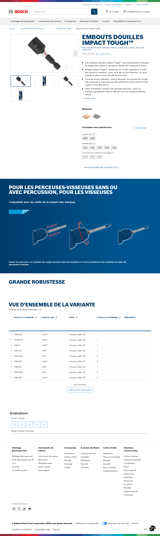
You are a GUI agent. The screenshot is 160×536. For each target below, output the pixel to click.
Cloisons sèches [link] (131, 456)
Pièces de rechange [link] (111, 457)
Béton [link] (126, 467)
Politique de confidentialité (87, 523)
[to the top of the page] (156, 521)
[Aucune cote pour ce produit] (89, 53)
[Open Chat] (153, 528)
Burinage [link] (68, 464)
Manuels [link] (106, 460)
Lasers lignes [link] (43, 470)
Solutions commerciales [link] (131, 449)
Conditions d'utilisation (22, 529)
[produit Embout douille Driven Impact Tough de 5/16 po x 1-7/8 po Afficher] (11, 339)
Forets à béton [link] (70, 457)
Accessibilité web (42, 529)
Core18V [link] (15, 467)
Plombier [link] (128, 488)
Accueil (12, 28)
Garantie (128, 5)
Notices (135, 523)
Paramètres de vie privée (118, 523)
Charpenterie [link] (129, 463)
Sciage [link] (67, 467)
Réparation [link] (108, 453)
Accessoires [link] (70, 447)
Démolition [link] (128, 477)
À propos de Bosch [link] (90, 447)
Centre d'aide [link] (109, 447)
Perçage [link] (67, 460)
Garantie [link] (106, 464)
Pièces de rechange (114, 5)
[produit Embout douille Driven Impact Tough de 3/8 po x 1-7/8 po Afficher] (11, 334)
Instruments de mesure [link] (45, 449)
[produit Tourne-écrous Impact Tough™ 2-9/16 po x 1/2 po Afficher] (11, 350)
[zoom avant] (66, 66)
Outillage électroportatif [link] (19, 449)
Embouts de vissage (63, 28)
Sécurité (56, 529)
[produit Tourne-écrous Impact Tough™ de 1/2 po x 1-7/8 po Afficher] (11, 345)
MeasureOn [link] (43, 460)
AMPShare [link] (85, 460)
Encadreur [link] (128, 484)
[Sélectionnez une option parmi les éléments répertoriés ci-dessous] (94, 134)
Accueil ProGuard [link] (19, 470)
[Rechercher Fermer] (88, 11)
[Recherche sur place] (94, 12)
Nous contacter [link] (109, 467)
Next (75, 53)
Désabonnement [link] (110, 471)
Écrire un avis (105, 54)
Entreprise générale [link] (132, 460)
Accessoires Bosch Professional (32, 28)
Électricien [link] (128, 481)
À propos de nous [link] (88, 453)
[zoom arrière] (72, 66)
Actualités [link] (85, 457)
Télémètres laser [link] (45, 463)
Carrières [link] (85, 467)
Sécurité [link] (84, 464)
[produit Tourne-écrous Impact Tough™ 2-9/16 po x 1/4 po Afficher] (11, 366)
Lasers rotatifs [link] (44, 467)
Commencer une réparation (92, 5)
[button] (14, 509)
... (50, 28)
